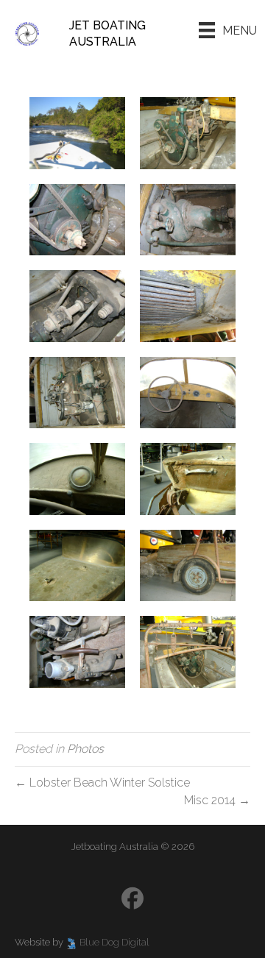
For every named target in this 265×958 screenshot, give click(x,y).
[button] (132, 898)
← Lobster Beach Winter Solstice (102, 783)
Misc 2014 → (217, 800)
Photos (85, 749)
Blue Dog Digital (114, 942)
